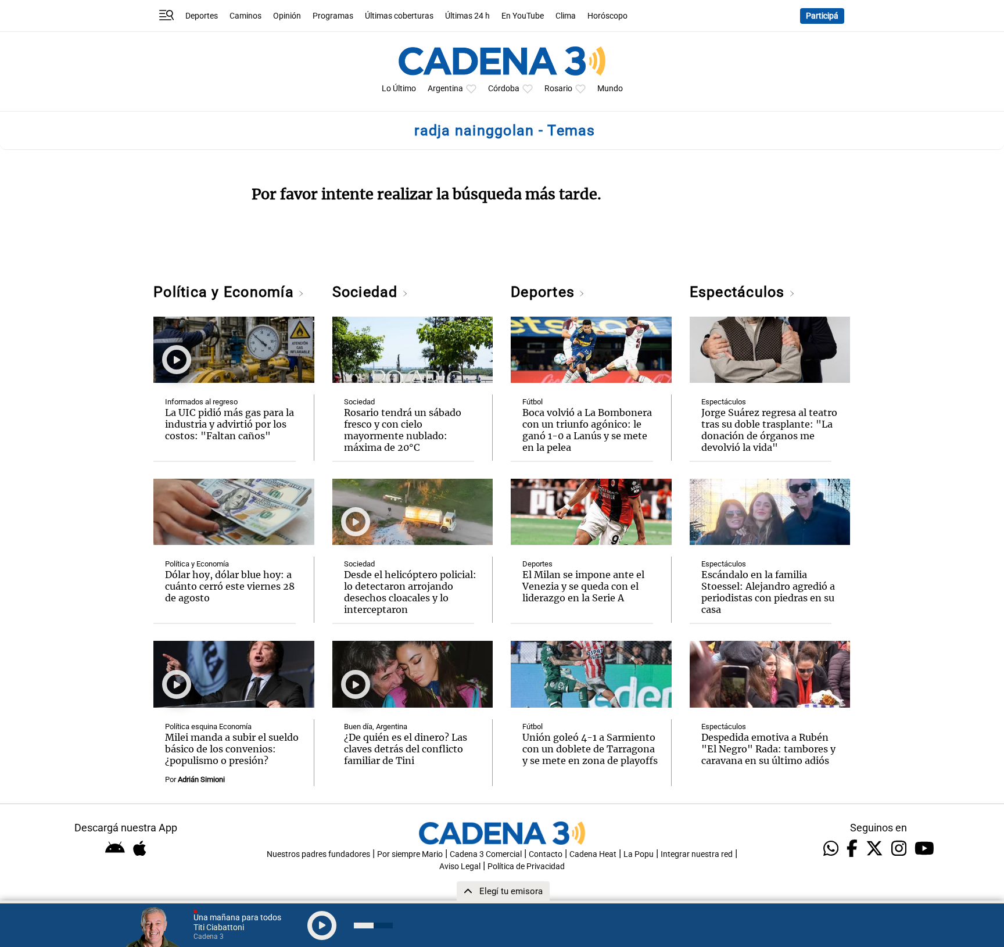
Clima (565, 16)
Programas (333, 16)
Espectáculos (739, 292)
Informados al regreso (201, 401)
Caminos (245, 16)
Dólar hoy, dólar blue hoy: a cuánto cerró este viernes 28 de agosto (230, 586)
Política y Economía (225, 292)
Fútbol (532, 401)
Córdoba (503, 89)
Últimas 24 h (467, 16)
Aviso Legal (460, 866)
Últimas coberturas (399, 16)
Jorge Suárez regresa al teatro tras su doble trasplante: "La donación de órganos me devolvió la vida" (769, 430)
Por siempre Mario (410, 854)
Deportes (201, 16)
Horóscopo (607, 16)
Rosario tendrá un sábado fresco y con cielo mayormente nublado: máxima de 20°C (402, 430)
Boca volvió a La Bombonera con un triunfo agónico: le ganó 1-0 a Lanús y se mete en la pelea (587, 430)
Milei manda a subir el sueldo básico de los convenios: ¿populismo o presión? (232, 748)
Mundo (610, 89)
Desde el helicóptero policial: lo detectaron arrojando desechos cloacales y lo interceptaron (410, 592)
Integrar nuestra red (697, 854)
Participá (822, 16)
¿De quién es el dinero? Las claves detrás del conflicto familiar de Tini (405, 748)
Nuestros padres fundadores (318, 854)
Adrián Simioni (201, 779)
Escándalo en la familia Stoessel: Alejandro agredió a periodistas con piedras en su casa (768, 592)
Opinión (287, 16)
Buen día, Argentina (375, 726)
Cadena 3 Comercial (486, 854)
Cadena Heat (592, 854)
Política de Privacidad (526, 866)
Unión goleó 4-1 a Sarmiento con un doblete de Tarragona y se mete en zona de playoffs (590, 748)
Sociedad (367, 292)
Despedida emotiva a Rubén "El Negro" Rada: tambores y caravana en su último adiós (768, 748)
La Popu (638, 854)
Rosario (558, 89)
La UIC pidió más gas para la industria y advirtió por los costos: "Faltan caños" (229, 424)
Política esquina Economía (208, 726)
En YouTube (522, 16)
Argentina (445, 89)
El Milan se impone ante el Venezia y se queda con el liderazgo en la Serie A (583, 586)
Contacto (545, 854)
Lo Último (399, 89)
